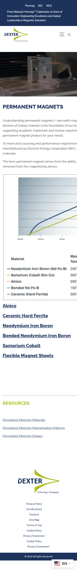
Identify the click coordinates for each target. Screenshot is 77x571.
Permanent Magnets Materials (24, 420)
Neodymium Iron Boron (28, 325)
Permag (30, 5)
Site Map (34, 519)
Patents (34, 514)
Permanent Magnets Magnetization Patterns (34, 428)
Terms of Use (34, 525)
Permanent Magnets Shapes (22, 436)
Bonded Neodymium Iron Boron (37, 335)
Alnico (9, 305)
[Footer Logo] (38, 481)
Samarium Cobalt (21, 345)
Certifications (34, 509)
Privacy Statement (34, 536)
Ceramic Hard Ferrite (25, 315)
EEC (40, 5)
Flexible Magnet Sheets (28, 355)
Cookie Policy (34, 530)
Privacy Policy (34, 503)
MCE (49, 5)
